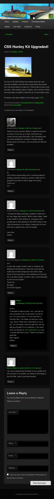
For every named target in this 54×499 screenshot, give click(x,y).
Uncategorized (26, 103)
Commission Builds (38, 21)
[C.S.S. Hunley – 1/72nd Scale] (27, 67)
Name (12, 443)
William (18, 300)
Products (25, 21)
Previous (8, 34)
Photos (38, 26)
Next (47, 34)
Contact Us (28, 26)
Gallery (7, 26)
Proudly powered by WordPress (27, 494)
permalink (17, 105)
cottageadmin (39, 103)
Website (12, 468)
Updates (15, 21)
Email (12, 456)
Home (7, 21)
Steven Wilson (12, 368)
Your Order (17, 26)
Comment (13, 412)
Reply (10, 150)
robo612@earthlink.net (32, 330)
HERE (41, 97)
